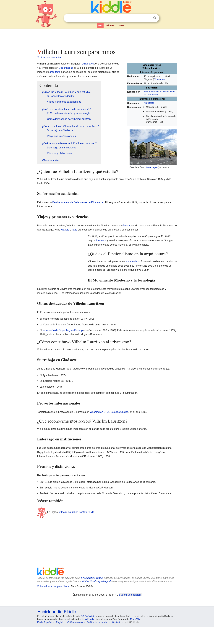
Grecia (126, 225)
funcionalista (132, 261)
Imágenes (110, 25)
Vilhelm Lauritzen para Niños (53, 586)
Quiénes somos (75, 622)
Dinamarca (159, 79)
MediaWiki (135, 619)
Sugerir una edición (130, 594)
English (121, 25)
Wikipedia (89, 619)
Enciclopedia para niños (49, 57)
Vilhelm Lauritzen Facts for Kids (76, 512)
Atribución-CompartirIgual (96, 581)
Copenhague (151, 167)
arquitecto (55, 72)
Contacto (116, 622)
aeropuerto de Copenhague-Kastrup (63, 330)
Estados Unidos (119, 412)
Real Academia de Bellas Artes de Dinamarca (159, 93)
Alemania (101, 240)
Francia (65, 229)
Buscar (155, 17)
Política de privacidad (97, 622)
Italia (74, 229)
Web (100, 25)
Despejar (148, 18)
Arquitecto (149, 102)
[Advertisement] (107, 37)
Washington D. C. (99, 412)
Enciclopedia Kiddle (92, 578)
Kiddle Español (44, 622)
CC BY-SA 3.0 (87, 616)
